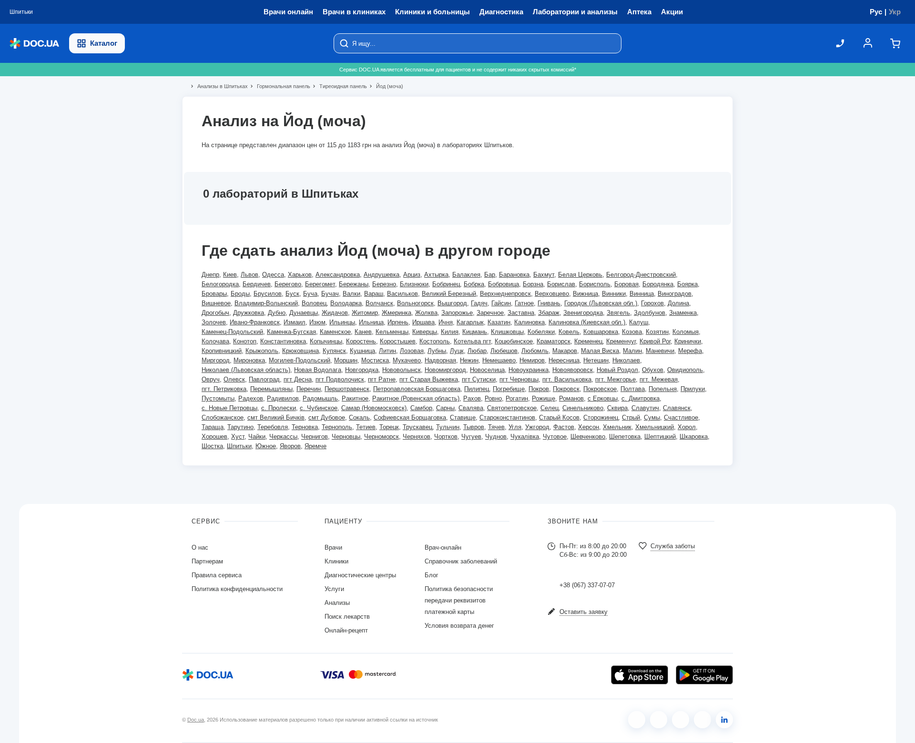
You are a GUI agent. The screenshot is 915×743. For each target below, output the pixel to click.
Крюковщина (300, 350)
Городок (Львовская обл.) (600, 303)
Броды (240, 293)
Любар (477, 350)
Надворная (440, 360)
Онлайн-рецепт (346, 630)
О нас (200, 547)
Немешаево (499, 360)
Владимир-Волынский (266, 303)
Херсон (588, 427)
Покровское (600, 388)
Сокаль (359, 417)
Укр (895, 12)
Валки (351, 293)
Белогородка (220, 284)
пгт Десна (298, 379)
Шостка (212, 446)
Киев (230, 274)
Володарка (346, 303)
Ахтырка (436, 274)
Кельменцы (392, 331)
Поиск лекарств (347, 616)
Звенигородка (583, 312)
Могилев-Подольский (299, 360)
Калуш (638, 322)
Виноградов (674, 293)
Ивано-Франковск (255, 322)
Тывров (473, 427)
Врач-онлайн (443, 547)
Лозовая (412, 350)
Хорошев (214, 436)
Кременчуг (621, 341)
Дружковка (248, 312)
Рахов (472, 398)
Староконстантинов (507, 417)
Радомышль (320, 398)
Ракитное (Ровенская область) (415, 398)
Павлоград (264, 379)
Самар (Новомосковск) (374, 408)
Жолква (426, 312)
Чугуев (471, 436)
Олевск (234, 379)
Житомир (365, 312)
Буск (292, 293)
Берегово (287, 284)
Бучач (330, 293)
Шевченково (587, 436)
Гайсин (501, 303)
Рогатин (517, 398)
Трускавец (417, 427)
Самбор (421, 408)
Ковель (569, 331)
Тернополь (337, 427)
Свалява (470, 408)
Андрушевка (381, 274)
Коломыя (685, 331)
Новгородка (361, 369)
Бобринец (446, 284)
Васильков (402, 293)
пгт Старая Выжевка (428, 379)
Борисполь (594, 284)
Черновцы (346, 436)
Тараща (213, 427)
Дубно (276, 312)
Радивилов (283, 398)
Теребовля (272, 427)
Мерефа (690, 350)
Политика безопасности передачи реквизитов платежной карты (459, 600)
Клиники (336, 561)
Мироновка (249, 360)
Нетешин (596, 360)
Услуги (334, 588)
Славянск (677, 408)
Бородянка (657, 284)
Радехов (250, 398)
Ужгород (537, 427)
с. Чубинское (318, 408)
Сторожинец (600, 417)
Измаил (294, 322)
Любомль (535, 350)
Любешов (504, 350)
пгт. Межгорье (615, 379)
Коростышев (398, 341)
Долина (678, 303)
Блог (431, 575)
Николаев (626, 360)
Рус (876, 12)
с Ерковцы (603, 398)
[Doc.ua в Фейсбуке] (636, 719)
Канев (363, 331)
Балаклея (466, 274)
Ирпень (397, 322)
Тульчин (447, 427)
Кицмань (474, 331)
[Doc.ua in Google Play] (704, 674)
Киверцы (424, 331)
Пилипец (476, 388)
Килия (449, 331)
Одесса (273, 274)
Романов (571, 398)
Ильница (371, 322)
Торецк (389, 427)
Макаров (564, 350)
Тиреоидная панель (339, 86)
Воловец (314, 303)
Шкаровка (694, 436)
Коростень (361, 341)
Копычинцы (326, 341)
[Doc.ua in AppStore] (639, 674)
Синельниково (582, 408)
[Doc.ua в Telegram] (680, 719)
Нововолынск (401, 369)
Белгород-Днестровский (641, 274)
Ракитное (355, 398)
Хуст (237, 436)
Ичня (445, 322)
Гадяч (479, 303)
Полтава (632, 388)
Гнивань (549, 303)
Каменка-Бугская (291, 331)
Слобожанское (223, 417)
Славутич (645, 408)
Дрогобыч (215, 312)
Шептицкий (660, 436)
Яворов (290, 446)
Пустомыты (218, 398)
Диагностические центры (360, 575)
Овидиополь (685, 369)
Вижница (585, 293)
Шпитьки (239, 446)
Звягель (618, 312)
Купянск (334, 350)
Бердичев (257, 284)
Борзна (533, 284)
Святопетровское (512, 408)
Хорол (687, 427)
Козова (632, 331)
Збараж (548, 312)
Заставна (521, 312)
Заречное (490, 312)
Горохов (652, 303)
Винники (614, 293)
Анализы (337, 602)
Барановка (514, 274)
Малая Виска (600, 350)
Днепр (210, 274)
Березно (384, 284)
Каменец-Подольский (232, 331)
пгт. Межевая (659, 379)
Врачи (333, 547)
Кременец (588, 341)
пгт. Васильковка (566, 379)
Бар (489, 274)
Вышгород (452, 303)
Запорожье (457, 312)
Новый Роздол (617, 369)
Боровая (626, 284)
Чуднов (496, 436)
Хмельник (617, 427)
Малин (632, 350)
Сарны (445, 408)
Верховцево (552, 293)
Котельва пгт (472, 341)
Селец (549, 408)
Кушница (362, 350)
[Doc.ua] (34, 43)
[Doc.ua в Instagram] (658, 719)
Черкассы (283, 436)
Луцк (457, 350)
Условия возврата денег (459, 625)
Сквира (617, 408)
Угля (514, 427)
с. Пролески (278, 408)
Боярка (687, 284)
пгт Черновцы (519, 379)
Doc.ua (195, 720)
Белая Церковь (580, 274)
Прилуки (693, 388)
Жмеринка (396, 312)
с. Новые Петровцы (229, 408)
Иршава (423, 322)
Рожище (543, 398)
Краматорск (553, 341)
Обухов (652, 369)
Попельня (663, 388)
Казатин (499, 322)
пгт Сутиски (479, 379)
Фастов (563, 427)
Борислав (561, 284)
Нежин (469, 360)
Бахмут (543, 274)
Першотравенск (347, 388)
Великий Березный (449, 293)
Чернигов (314, 436)
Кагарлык (470, 322)
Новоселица (487, 369)
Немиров (532, 360)
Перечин (308, 388)
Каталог (103, 43)
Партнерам (207, 561)
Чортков (446, 436)
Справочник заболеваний (461, 561)
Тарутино (240, 427)
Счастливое (681, 417)
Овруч (211, 379)
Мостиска (375, 360)
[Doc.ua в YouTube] (702, 719)
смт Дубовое (326, 417)
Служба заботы (673, 546)
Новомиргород (445, 369)
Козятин (657, 331)
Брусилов (268, 293)
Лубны (436, 350)
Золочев (214, 322)
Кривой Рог (655, 341)
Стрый (631, 417)
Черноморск (381, 436)
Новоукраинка (528, 369)
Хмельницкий (654, 427)
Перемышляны (271, 388)
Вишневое (216, 303)
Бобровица (503, 284)
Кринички (687, 341)
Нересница (564, 360)
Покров (539, 388)
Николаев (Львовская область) (246, 369)
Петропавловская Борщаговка (416, 388)
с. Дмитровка (640, 398)
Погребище (509, 388)
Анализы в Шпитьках (218, 86)
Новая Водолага (317, 369)
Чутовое (555, 436)
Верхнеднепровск (505, 293)
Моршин (345, 360)
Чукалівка (524, 436)
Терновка (305, 427)
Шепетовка (624, 436)
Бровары (214, 293)
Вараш (373, 293)
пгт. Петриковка (224, 388)
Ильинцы (342, 322)
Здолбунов (649, 312)
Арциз (411, 274)
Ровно (493, 398)
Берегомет (320, 284)
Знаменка (683, 312)
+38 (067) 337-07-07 (587, 585)
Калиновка (529, 322)
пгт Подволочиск (339, 379)
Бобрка (474, 284)
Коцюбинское (514, 341)
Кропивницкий (222, 350)
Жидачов (335, 312)
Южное (265, 446)
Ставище (463, 417)
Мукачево (407, 360)
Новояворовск (572, 369)
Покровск (566, 388)
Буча (310, 293)
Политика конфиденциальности (237, 588)
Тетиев (366, 427)
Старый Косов (559, 417)
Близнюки (414, 284)
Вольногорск (415, 303)
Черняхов (416, 436)
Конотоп (244, 341)
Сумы (652, 417)
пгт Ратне (382, 379)
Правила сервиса (217, 575)
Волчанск (379, 303)
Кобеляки (541, 331)
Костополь (434, 341)
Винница (642, 293)
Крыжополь (261, 350)
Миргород (216, 360)
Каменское (335, 331)
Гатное (524, 303)
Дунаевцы (303, 312)
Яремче (315, 446)
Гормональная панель (279, 86)
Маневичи (660, 350)
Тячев (496, 427)
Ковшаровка (600, 331)
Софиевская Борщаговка (410, 417)
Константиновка (283, 341)
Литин (387, 350)
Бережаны (353, 284)
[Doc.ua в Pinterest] (724, 719)
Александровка (337, 274)
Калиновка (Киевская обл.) (587, 322)
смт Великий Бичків (276, 417)
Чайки (256, 436)
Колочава (215, 341)
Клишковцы (507, 331)
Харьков (300, 274)
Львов (249, 274)
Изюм (317, 322)
